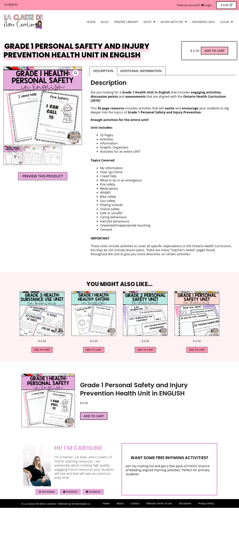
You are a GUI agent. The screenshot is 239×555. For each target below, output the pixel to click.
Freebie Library (126, 22)
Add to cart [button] (42, 349)
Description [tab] (103, 71)
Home (91, 22)
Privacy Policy (206, 503)
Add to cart (214, 51)
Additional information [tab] (141, 71)
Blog (105, 22)
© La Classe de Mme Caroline (39, 503)
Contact (135, 503)
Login (224, 22)
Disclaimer (185, 503)
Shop (147, 22)
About (120, 503)
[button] (75, 73)
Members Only (203, 22)
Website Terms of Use (159, 503)
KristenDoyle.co (81, 503)
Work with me (171, 22)
